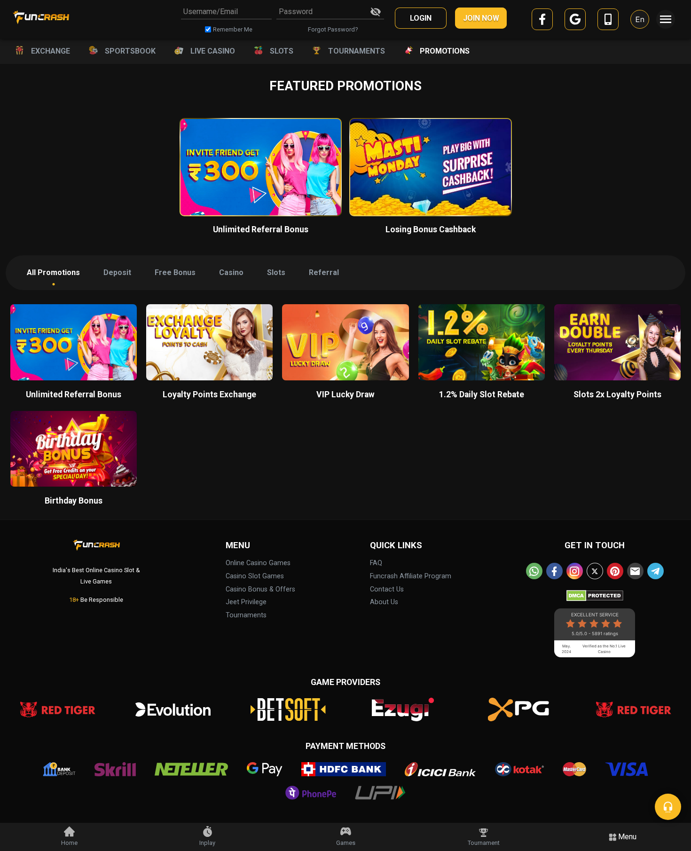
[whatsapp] (534, 571)
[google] (575, 20)
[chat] (668, 807)
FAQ (376, 563)
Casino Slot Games (255, 576)
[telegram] (655, 571)
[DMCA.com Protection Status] (594, 593)
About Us (384, 602)
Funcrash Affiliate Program (410, 576)
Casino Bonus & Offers (260, 589)
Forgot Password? (333, 29)
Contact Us (387, 589)
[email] (635, 571)
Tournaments (246, 615)
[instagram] (574, 571)
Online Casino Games (258, 563)
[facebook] (542, 20)
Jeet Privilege (246, 602)
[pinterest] (615, 571)
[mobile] (608, 20)
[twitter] (595, 571)
